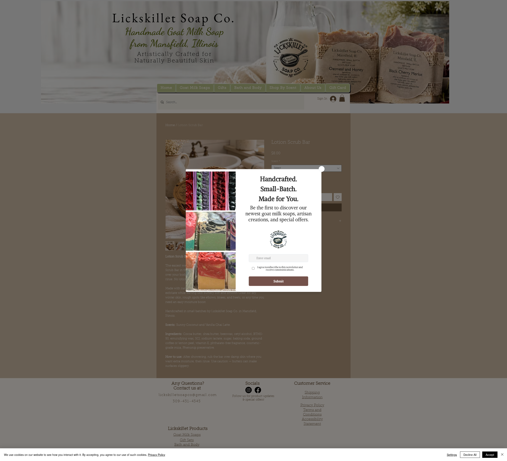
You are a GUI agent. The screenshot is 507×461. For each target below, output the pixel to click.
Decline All (470, 455)
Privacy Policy (156, 455)
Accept (490, 455)
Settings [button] (452, 455)
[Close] (502, 454)
